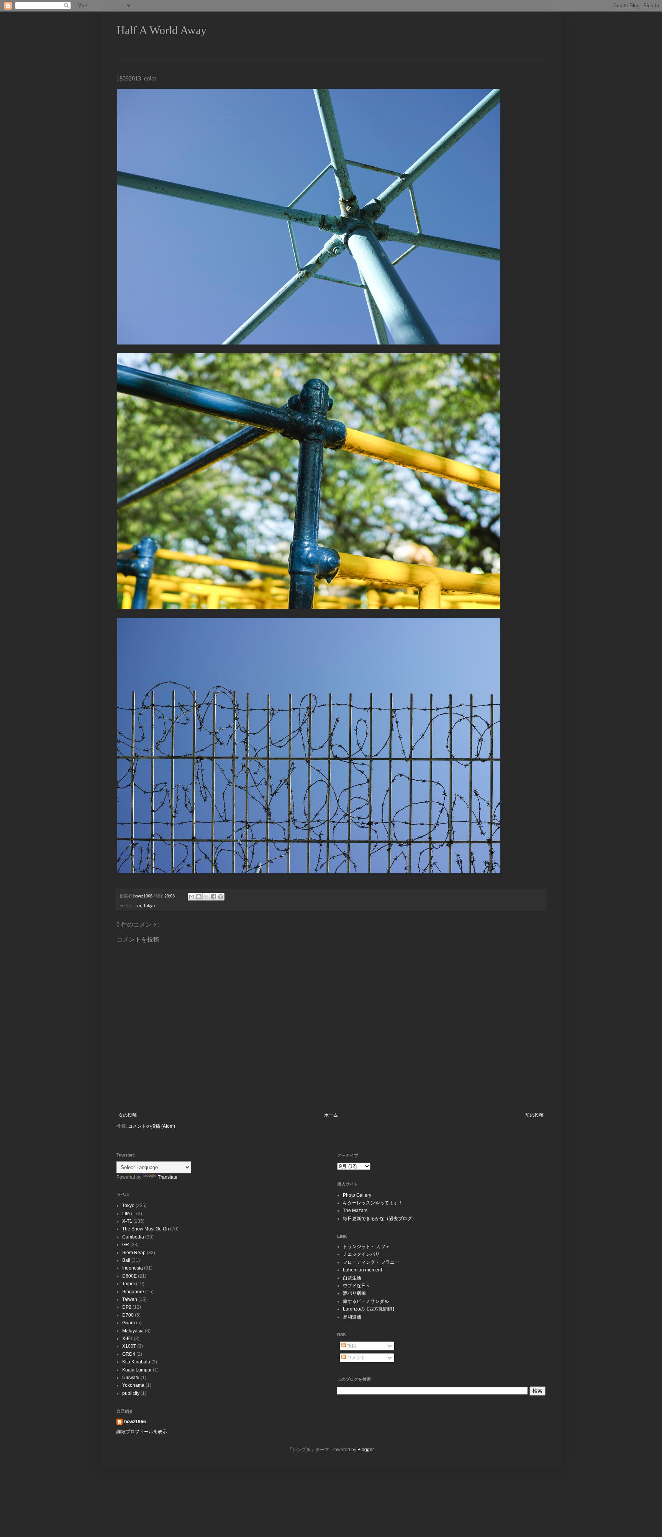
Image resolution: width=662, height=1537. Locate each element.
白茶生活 (352, 1278)
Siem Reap (134, 1252)
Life (137, 905)
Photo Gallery (357, 1195)
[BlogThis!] (199, 897)
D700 (128, 1315)
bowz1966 (135, 1421)
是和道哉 (352, 1317)
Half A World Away (161, 30)
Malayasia (133, 1331)
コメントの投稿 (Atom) (151, 1126)
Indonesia (132, 1268)
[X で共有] (206, 897)
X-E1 (127, 1338)
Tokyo (149, 905)
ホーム (331, 1115)
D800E (129, 1276)
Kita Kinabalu (136, 1362)
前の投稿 (534, 1115)
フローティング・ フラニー (371, 1262)
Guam (128, 1322)
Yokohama (133, 1385)
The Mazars (355, 1210)
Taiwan (129, 1299)
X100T (129, 1346)
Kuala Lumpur (137, 1370)
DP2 (126, 1307)
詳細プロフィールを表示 (141, 1431)
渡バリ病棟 (354, 1293)
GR (125, 1244)
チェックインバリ (361, 1254)
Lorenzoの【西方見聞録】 (370, 1309)
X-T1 (127, 1221)
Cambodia (133, 1237)
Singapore (133, 1291)
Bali (126, 1260)
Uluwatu (130, 1377)
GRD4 (128, 1354)
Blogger (365, 1449)
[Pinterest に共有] (220, 897)
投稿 (351, 1345)
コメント (355, 1357)
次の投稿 (127, 1115)
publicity (130, 1393)
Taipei (128, 1283)
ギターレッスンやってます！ (373, 1203)
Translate (167, 1177)
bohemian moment (362, 1270)
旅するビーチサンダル (366, 1301)
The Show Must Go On (145, 1229)
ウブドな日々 (356, 1285)
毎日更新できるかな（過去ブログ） (379, 1218)
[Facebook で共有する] (213, 897)
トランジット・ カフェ (366, 1246)
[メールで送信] (191, 897)
